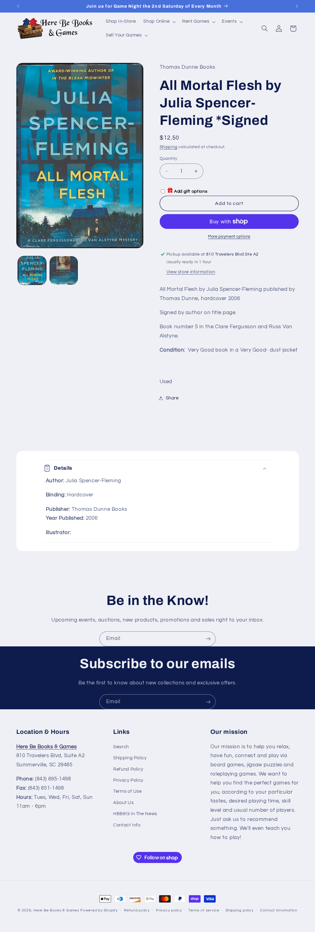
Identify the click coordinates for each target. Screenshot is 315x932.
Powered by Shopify (99, 910)
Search (121, 747)
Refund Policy (128, 769)
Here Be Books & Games (56, 910)
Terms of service (203, 910)
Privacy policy (169, 910)
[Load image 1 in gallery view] (32, 270)
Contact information (278, 910)
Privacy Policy (128, 780)
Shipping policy (239, 910)
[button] (159, 22)
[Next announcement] (297, 6)
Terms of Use (127, 791)
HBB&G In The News (135, 813)
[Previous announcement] (18, 6)
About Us (123, 802)
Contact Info (127, 825)
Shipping (168, 147)
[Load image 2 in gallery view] (64, 270)
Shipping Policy (129, 758)
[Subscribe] (208, 638)
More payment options (229, 237)
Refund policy (137, 910)
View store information (190, 272)
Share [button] (172, 398)
